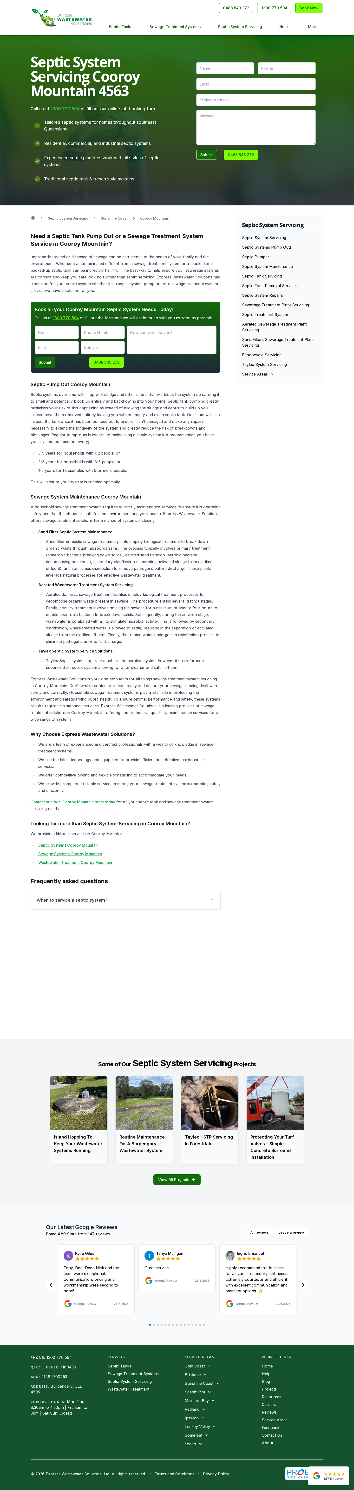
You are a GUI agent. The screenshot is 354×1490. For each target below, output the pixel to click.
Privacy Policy (216, 1474)
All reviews (259, 1232)
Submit (206, 154)
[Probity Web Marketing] (304, 1473)
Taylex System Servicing (264, 364)
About (267, 1443)
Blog (266, 1381)
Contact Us (272, 1435)
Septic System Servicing (240, 26)
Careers (269, 1404)
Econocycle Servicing (262, 354)
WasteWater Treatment (128, 1389)
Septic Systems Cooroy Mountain (68, 845)
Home (267, 1366)
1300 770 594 (274, 8)
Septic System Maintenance (267, 266)
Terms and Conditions (174, 1474)
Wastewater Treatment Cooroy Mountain (75, 862)
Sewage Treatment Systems (175, 26)
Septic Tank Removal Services (270, 285)
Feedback (270, 1427)
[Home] (62, 17)
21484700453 (54, 1376)
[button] (125, 900)
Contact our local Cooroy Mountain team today (73, 802)
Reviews (269, 1412)
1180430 (68, 1367)
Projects (269, 1389)
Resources (271, 1396)
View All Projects (173, 1179)
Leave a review (291, 1232)
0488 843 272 (236, 8)
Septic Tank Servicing (262, 276)
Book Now (308, 8)
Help (283, 26)
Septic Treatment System (265, 314)
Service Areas (275, 1419)
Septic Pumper (255, 256)
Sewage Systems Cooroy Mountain (70, 853)
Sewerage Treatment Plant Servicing (275, 304)
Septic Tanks (120, 26)
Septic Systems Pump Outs (267, 247)
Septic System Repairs (262, 295)
